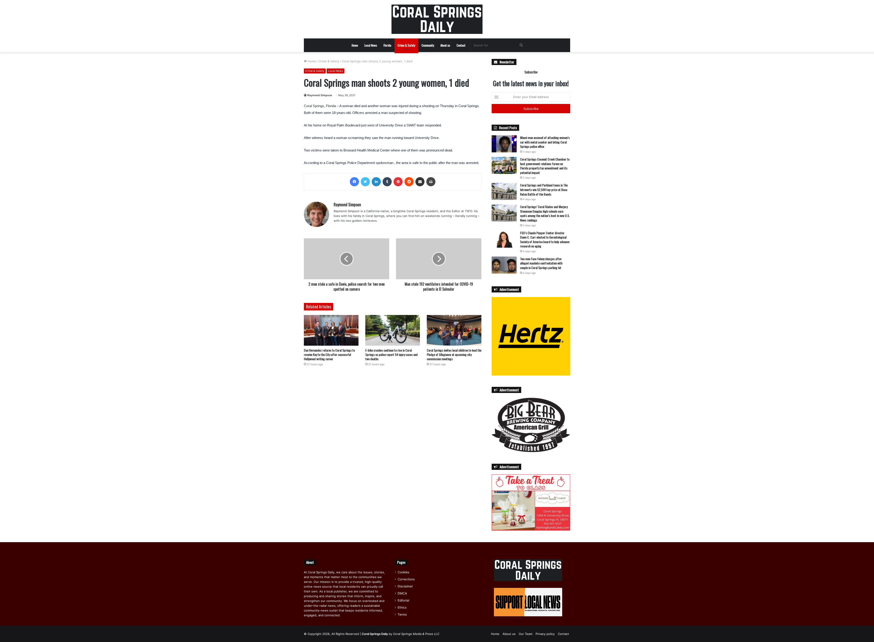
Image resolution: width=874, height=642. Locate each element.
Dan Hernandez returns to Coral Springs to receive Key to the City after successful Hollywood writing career (329, 354)
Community (428, 45)
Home (355, 45)
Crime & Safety (406, 45)
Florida (387, 45)
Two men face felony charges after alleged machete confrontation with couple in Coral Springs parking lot (541, 263)
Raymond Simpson (319, 95)
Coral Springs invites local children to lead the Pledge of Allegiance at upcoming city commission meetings (454, 354)
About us (445, 45)
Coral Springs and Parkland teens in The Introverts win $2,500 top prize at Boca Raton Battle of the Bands (544, 189)
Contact (461, 45)
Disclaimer (405, 586)
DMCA (402, 593)
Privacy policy (545, 634)
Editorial (403, 600)
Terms (402, 614)
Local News (370, 45)
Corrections (406, 579)
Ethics (402, 607)
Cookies (403, 572)
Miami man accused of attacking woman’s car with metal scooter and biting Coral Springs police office (545, 142)
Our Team (525, 634)
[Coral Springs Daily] (437, 19)
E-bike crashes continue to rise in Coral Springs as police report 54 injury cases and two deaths (391, 354)
